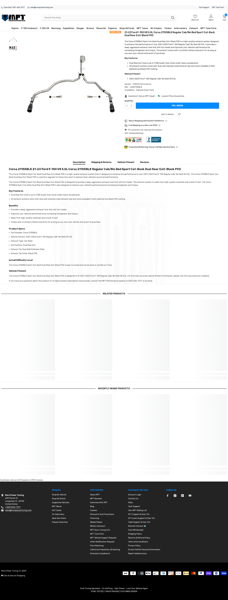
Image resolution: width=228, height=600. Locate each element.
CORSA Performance (142, 84)
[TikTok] (182, 495)
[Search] (109, 17)
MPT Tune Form (218, 7)
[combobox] (106, 17)
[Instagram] (175, 495)
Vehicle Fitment (125, 162)
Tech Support (204, 7)
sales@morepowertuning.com (41, 7)
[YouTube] (190, 495)
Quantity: (129, 101)
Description (79, 162)
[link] (28, 374)
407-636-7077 (19, 7)
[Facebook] (167, 495)
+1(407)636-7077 (13, 507)
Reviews (144, 162)
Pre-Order (177, 105)
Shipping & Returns (101, 162)
